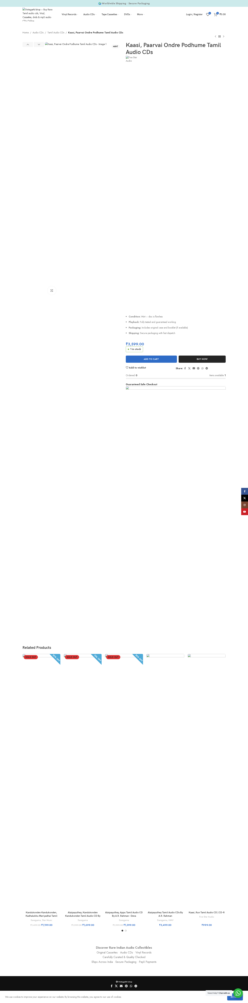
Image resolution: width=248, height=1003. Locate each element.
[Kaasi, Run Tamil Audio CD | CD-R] (207, 781)
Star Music (47, 920)
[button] (27, 44)
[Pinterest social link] (198, 368)
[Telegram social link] (207, 368)
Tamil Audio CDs (55, 32)
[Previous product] (215, 36)
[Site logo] (37, 14)
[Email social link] (194, 368)
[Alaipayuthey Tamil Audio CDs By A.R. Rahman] (165, 781)
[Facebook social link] (185, 368)
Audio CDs (38, 32)
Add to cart (151, 359)
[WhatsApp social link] (202, 368)
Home (25, 32)
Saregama (36, 920)
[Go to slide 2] (126, 930)
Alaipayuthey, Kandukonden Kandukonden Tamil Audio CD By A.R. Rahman (82, 916)
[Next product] (224, 36)
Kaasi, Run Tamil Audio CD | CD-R (207, 912)
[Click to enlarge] (52, 290)
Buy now (202, 359)
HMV (171, 920)
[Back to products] (219, 36)
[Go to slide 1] (122, 930)
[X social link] (189, 368)
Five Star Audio (206, 916)
